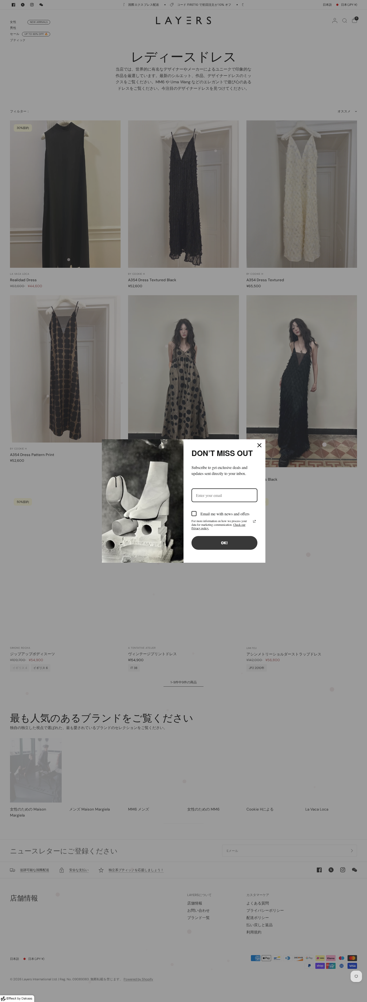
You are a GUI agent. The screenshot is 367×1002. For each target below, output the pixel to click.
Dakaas (26, 998)
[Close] (259, 445)
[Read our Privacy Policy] (254, 521)
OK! (224, 543)
